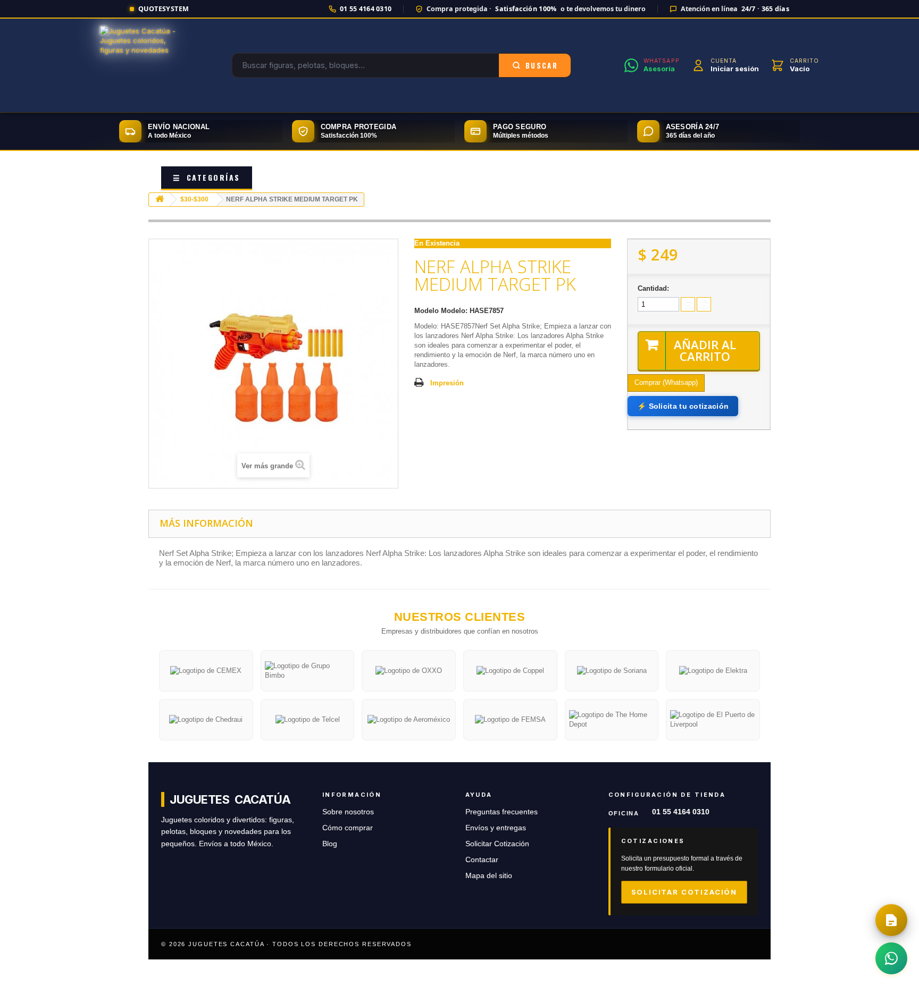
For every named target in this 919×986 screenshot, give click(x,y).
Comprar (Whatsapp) (666, 382)
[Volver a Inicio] (159, 199)
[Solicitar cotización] (891, 920)
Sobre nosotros (348, 812)
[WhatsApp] (891, 958)
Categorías (206, 177)
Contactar (481, 860)
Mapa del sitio (488, 876)
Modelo (426, 311)
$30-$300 (194, 199)
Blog (329, 844)
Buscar (541, 65)
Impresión (447, 383)
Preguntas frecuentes (501, 812)
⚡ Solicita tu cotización (683, 406)
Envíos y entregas (495, 828)
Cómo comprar (347, 828)
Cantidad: (653, 288)
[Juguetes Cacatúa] (139, 65)
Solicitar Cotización (497, 844)
